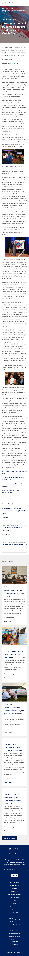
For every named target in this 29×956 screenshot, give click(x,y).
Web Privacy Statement (14, 933)
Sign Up (14, 875)
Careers (14, 888)
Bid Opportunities (14, 885)
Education (5, 19)
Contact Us (14, 891)
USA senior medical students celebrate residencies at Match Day (14, 10)
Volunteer (14, 910)
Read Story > (8, 621)
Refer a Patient (14, 907)
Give (14, 903)
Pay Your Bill (14, 913)
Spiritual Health (14, 922)
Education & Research (14, 894)
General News (12, 19)
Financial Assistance (14, 916)
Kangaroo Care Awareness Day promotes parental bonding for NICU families (13, 510)
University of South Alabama (14, 925)
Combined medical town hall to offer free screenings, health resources (14, 593)
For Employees (14, 944)
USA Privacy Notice (14, 931)
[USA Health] (14, 849)
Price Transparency (14, 919)
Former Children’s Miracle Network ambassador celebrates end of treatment (14, 654)
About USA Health (14, 882)
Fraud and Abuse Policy (14, 936)
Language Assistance (14, 939)
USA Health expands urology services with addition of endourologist (13, 747)
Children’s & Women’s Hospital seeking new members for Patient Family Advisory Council (14, 527)
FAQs (14, 900)
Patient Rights (14, 941)
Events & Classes (14, 897)
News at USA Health (9, 8)
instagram (12, 853)
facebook (9, 853)
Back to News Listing (9, 838)
